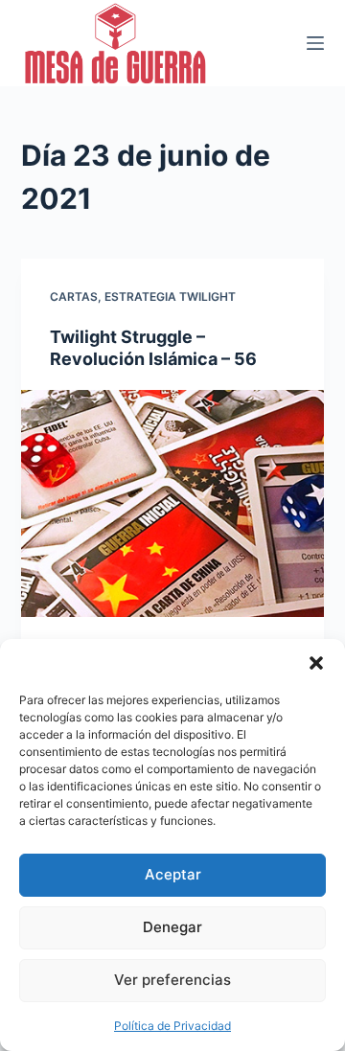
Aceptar (173, 874)
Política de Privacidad (172, 1025)
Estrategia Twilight (170, 296)
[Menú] (315, 43)
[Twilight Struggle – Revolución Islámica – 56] (173, 504)
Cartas (74, 296)
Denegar (172, 927)
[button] (316, 663)
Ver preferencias (172, 980)
